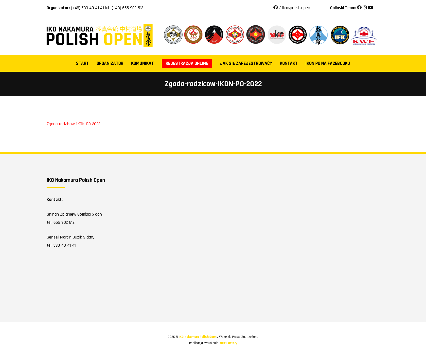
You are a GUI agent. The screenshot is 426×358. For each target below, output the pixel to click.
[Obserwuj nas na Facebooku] (359, 8)
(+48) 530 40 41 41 (87, 8)
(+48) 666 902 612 (127, 8)
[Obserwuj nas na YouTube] (370, 8)
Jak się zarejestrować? (246, 63)
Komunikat (142, 63)
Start (82, 63)
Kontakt (289, 63)
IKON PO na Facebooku (327, 63)
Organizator (110, 63)
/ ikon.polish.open (294, 8)
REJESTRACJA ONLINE (187, 63)
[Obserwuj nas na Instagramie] (365, 8)
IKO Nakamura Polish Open (198, 337)
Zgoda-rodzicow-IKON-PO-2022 (73, 124)
